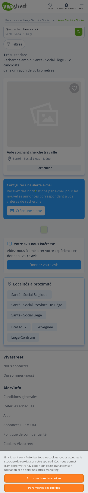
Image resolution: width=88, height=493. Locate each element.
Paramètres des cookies (44, 488)
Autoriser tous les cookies (44, 478)
